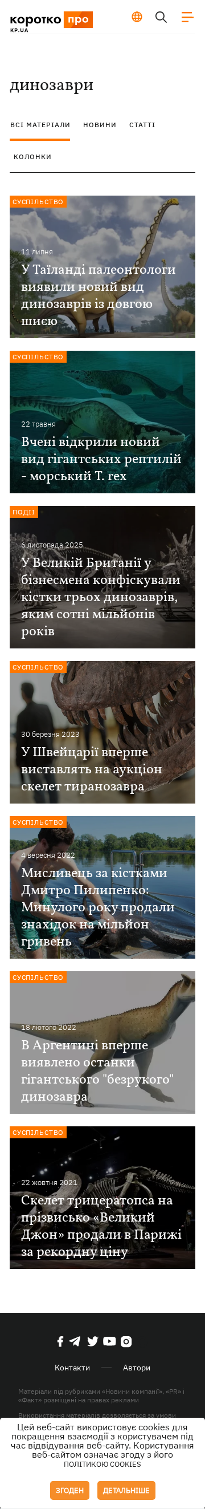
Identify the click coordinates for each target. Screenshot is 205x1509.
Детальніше (126, 1490)
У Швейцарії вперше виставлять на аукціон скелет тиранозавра (91, 770)
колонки (33, 156)
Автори (136, 1367)
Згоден (70, 1490)
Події (24, 512)
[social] (60, 1341)
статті (142, 124)
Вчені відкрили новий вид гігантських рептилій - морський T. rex (101, 459)
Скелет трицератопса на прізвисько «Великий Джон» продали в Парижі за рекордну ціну (101, 1226)
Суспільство (38, 201)
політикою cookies (102, 1464)
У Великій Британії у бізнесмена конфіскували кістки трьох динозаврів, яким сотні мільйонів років (101, 597)
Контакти (72, 1367)
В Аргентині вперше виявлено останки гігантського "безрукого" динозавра (97, 1071)
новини (100, 124)
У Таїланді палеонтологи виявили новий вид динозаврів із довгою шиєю (98, 296)
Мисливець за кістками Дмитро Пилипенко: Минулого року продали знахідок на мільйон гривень (98, 908)
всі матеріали (40, 124)
